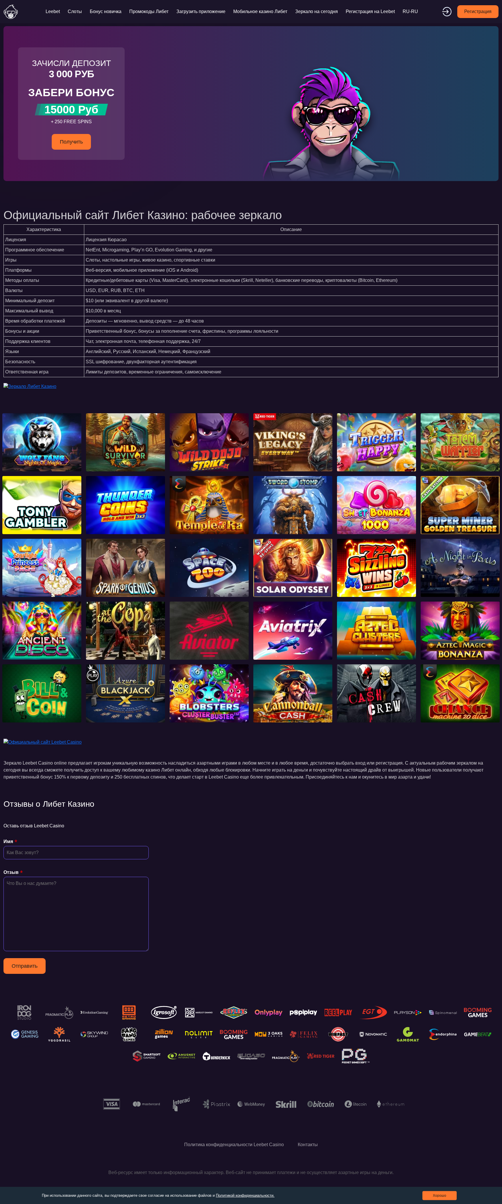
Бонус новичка (105, 11)
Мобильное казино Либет (260, 11)
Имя (8, 841)
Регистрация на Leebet (370, 11)
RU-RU (410, 11)
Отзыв (11, 872)
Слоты (75, 11)
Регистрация (478, 11)
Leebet (53, 11)
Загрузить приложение (200, 11)
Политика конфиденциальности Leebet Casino (234, 1144)
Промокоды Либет (148, 11)
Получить (71, 142)
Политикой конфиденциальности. (245, 1195)
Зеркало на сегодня (316, 11)
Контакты (308, 1144)
